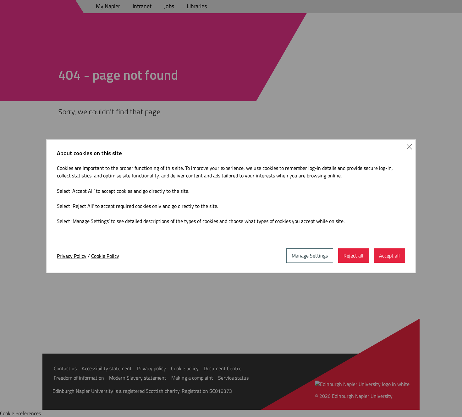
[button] (409, 146)
